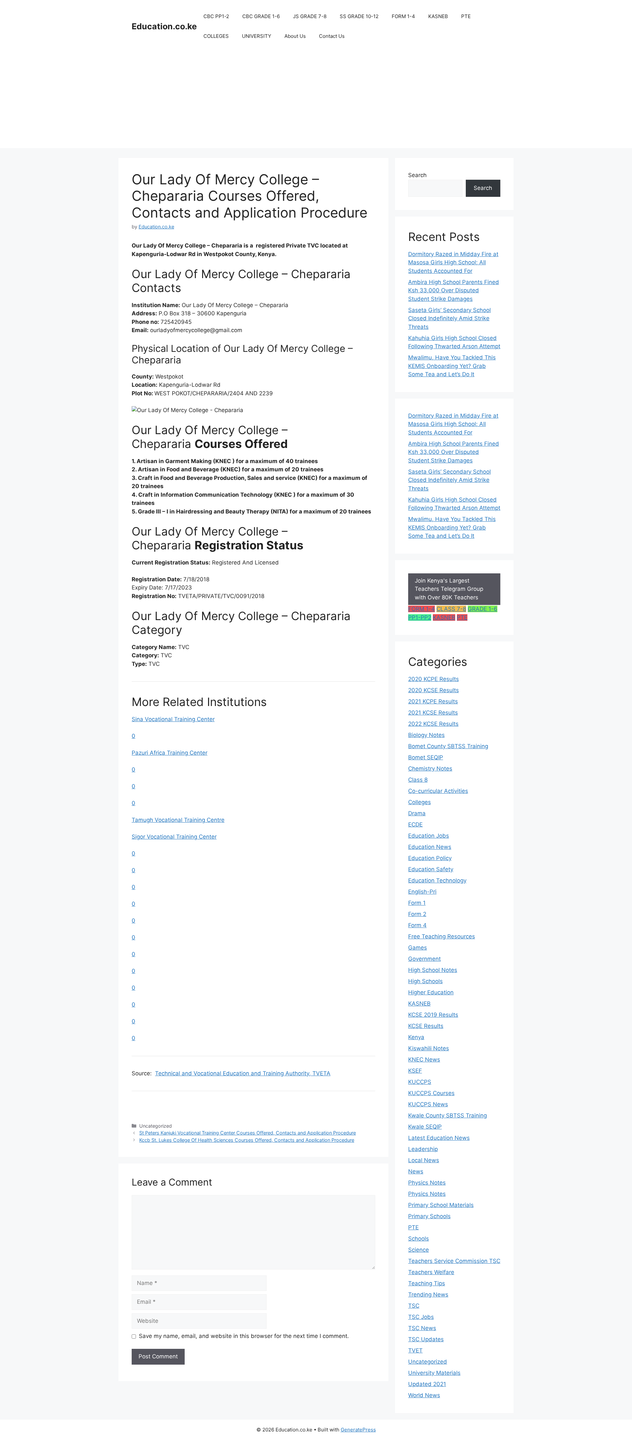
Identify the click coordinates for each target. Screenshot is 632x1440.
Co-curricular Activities (438, 791)
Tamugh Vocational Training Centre (178, 820)
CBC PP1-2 (216, 16)
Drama (417, 813)
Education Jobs (428, 835)
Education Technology (437, 880)
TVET (415, 1350)
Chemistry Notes (430, 768)
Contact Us (332, 36)
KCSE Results (425, 1026)
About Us (295, 36)
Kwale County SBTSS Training (447, 1115)
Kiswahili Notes (428, 1048)
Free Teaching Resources (441, 936)
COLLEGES (216, 36)
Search (417, 175)
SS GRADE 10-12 (359, 16)
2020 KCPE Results (433, 679)
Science (418, 1249)
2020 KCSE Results (433, 690)
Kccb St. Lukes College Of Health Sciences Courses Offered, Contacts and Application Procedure (246, 1140)
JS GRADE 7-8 (310, 16)
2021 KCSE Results (433, 712)
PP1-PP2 (419, 617)
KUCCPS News (428, 1104)
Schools (418, 1238)
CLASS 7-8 (451, 609)
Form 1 (417, 903)
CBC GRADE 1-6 (261, 16)
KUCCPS (419, 1082)
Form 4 (417, 925)
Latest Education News (439, 1138)
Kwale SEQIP (425, 1126)
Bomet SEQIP (425, 757)
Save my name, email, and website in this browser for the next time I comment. (244, 1336)
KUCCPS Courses (431, 1093)
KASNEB (438, 16)
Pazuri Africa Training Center (169, 752)
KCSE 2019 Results (433, 1014)
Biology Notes (426, 735)
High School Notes (432, 970)
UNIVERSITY (256, 36)
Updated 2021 (427, 1384)
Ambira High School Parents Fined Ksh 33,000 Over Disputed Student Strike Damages (453, 290)
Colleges (419, 802)
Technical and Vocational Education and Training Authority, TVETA (242, 1073)
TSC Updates (426, 1339)
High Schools (425, 981)
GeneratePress (358, 1430)
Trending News (428, 1294)
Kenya (416, 1037)
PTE (466, 16)
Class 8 (418, 779)
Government (424, 959)
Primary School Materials (441, 1205)
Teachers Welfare (431, 1272)
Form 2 (417, 914)
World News (424, 1395)
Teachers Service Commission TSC (454, 1261)
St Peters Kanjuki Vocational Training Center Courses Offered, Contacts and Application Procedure (247, 1133)
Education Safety (430, 869)
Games (417, 947)
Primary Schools (429, 1216)
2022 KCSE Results (433, 723)
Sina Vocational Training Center (173, 719)
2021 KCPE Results (433, 701)
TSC (413, 1305)
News (415, 1171)
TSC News (422, 1328)
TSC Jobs (421, 1317)
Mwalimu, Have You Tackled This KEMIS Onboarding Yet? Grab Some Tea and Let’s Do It (452, 366)
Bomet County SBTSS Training (448, 746)
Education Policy (430, 858)
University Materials (434, 1373)
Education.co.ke (164, 26)
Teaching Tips (426, 1283)
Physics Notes (427, 1182)
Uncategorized (427, 1361)
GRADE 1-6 (482, 609)
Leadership (423, 1149)
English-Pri (422, 891)
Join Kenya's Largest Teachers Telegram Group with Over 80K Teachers (449, 589)
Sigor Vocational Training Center (174, 836)
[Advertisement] (316, 102)
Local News (423, 1160)
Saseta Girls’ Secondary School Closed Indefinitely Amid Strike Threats (449, 318)
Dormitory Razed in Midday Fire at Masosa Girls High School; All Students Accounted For (453, 262)
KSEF (415, 1070)
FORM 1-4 (403, 16)
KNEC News (424, 1059)
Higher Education (431, 992)
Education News (429, 847)
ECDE (415, 824)
